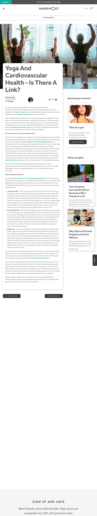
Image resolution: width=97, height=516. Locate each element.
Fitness (7, 97)
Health (13, 97)
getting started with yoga (20, 127)
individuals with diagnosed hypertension (38, 142)
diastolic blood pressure (13, 160)
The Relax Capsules (22, 114)
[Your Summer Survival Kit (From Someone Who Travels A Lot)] (81, 173)
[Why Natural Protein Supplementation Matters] (81, 218)
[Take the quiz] (81, 114)
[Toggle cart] (90, 9)
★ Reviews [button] (94, 260)
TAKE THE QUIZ (78, 142)
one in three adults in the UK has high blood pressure (27, 178)
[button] (4, 8)
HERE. (58, 2)
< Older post (11, 296)
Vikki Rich (10, 101)
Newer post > (54, 296)
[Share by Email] (56, 99)
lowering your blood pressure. (39, 258)
